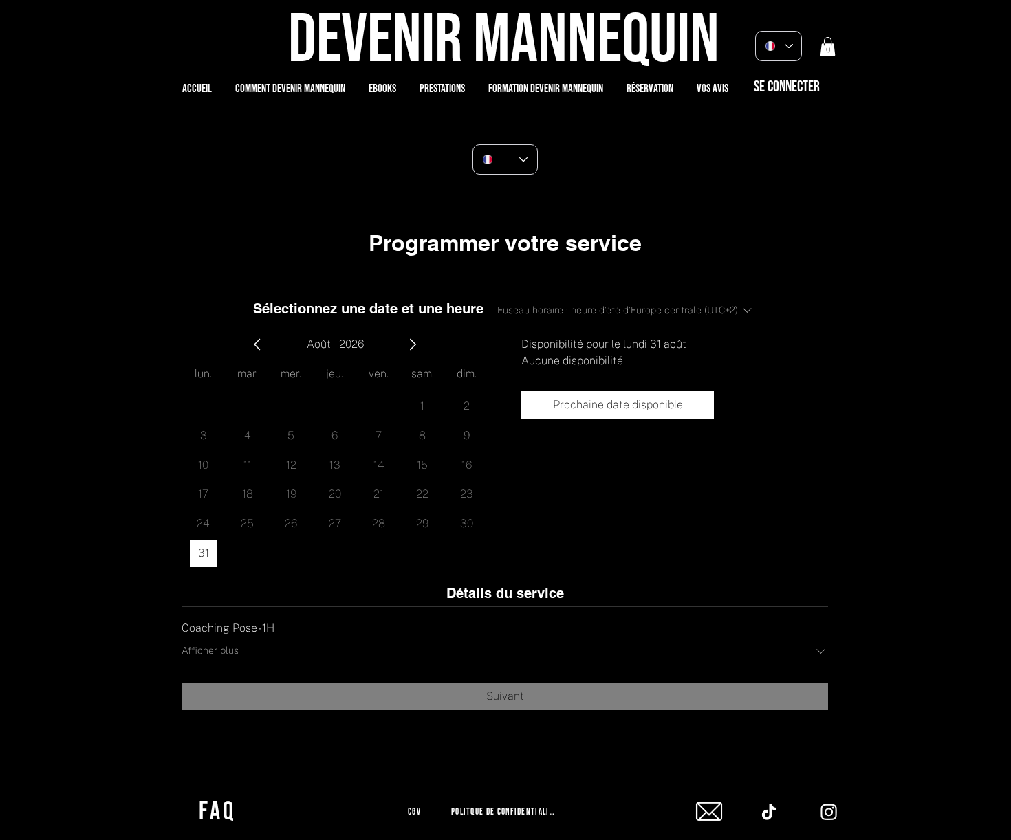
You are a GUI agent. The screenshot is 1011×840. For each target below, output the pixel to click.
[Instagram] (828, 812)
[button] (828, 46)
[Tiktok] (769, 812)
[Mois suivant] (412, 344)
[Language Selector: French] (778, 46)
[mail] (709, 812)
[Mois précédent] (257, 344)
